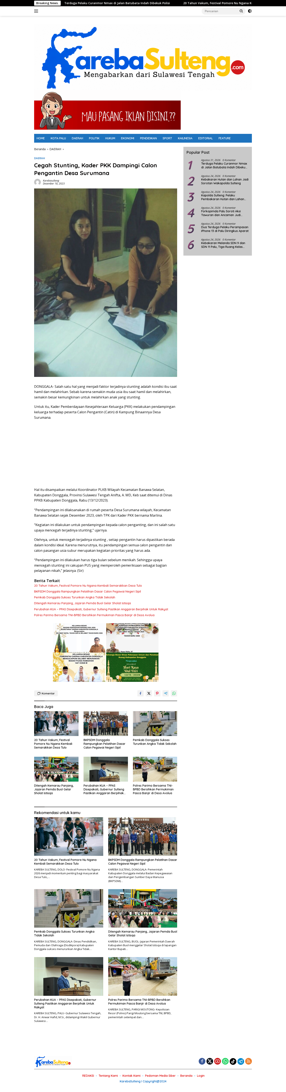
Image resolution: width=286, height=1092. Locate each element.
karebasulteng (51, 180)
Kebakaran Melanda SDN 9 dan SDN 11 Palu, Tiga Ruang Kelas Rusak (223, 245)
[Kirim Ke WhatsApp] (174, 693)
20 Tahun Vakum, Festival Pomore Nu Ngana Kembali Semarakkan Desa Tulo (184, 3)
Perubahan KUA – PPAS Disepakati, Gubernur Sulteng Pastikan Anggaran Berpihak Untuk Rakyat (101, 609)
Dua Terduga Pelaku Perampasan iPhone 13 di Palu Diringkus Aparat (225, 229)
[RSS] (248, 1061)
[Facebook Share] (140, 693)
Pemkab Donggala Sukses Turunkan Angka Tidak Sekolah (74, 597)
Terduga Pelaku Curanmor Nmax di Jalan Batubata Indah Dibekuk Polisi (61, 3)
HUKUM (110, 138)
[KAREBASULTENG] (143, 57)
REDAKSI (88, 1076)
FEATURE (225, 138)
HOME (41, 138)
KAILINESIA (185, 138)
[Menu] (37, 11)
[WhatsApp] (225, 1061)
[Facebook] (202, 1061)
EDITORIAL (205, 138)
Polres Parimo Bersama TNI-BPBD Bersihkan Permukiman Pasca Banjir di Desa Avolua (94, 615)
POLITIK (94, 138)
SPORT (167, 138)
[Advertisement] (105, 453)
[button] (241, 11)
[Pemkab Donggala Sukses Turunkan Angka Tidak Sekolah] (155, 723)
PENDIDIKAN (148, 138)
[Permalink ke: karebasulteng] (37, 182)
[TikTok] (233, 1061)
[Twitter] (209, 1061)
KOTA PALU (58, 138)
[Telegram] (240, 1061)
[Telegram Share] (165, 693)
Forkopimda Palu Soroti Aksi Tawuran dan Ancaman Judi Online (221, 213)
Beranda (186, 1076)
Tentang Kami (108, 1076)
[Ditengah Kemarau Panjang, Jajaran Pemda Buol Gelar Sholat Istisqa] (56, 769)
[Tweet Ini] (149, 693)
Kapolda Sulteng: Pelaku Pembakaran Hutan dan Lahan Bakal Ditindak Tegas (222, 197)
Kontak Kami (131, 1076)
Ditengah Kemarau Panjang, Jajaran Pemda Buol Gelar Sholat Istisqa (82, 603)
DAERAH (77, 138)
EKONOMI (127, 138)
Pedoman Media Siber (160, 1076)
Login (201, 1076)
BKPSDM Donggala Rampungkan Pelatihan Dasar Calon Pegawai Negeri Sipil (87, 591)
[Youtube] (217, 1061)
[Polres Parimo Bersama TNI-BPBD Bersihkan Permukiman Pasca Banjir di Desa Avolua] (155, 769)
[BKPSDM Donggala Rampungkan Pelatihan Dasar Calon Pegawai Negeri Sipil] (106, 723)
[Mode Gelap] (250, 11)
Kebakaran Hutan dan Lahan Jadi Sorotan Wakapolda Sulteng (225, 181)
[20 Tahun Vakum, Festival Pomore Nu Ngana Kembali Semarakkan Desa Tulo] (56, 723)
